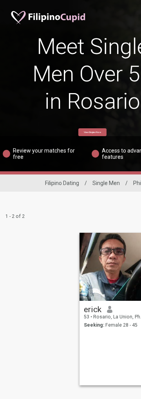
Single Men (106, 183)
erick (92, 309)
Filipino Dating (62, 183)
